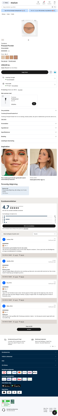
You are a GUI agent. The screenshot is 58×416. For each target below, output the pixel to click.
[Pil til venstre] (50, 346)
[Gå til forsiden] (14, 2)
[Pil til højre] (57, 10)
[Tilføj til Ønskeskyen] (55, 72)
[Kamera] (52, 7)
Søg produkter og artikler (9, 7)
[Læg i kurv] (34, 103)
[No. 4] (16, 57)
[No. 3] (11, 57)
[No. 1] (3, 57)
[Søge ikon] (55, 7)
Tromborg (4, 43)
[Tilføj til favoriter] (51, 72)
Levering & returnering (7, 141)
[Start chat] (54, 412)
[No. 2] (7, 57)
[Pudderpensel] (19, 100)
